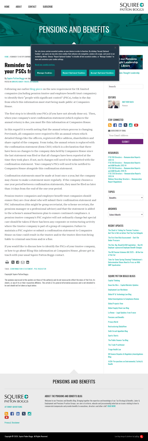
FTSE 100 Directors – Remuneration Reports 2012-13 (124, 158)
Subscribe (48, 6)
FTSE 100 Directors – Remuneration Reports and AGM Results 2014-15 (124, 169)
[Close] (115, 47)
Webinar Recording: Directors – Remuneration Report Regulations (125, 180)
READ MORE (112, 406)
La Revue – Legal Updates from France (122, 312)
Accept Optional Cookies (102, 72)
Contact (32, 6)
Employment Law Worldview (118, 289)
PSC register (40, 269)
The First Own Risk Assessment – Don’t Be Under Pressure (123, 239)
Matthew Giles (128, 102)
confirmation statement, (22, 269)
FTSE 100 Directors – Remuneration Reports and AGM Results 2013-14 (124, 164)
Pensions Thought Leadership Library (123, 74)
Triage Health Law (114, 349)
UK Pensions (34, 82)
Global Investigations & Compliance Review (123, 298)
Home (6, 6)
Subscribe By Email (118, 130)
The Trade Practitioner (116, 344)
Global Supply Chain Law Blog (118, 308)
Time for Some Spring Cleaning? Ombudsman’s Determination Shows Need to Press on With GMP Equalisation (125, 262)
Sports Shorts (113, 335)
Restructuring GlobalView (117, 326)
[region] (75, 62)
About (19, 6)
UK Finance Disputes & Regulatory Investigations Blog (125, 355)
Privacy (7, 422)
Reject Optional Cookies (74, 72)
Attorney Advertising (13, 406)
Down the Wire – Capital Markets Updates (123, 285)
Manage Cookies (44, 72)
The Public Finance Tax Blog (118, 340)
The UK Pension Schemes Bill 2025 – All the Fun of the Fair (125, 253)
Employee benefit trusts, (20, 82)
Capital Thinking (114, 280)
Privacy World (113, 321)
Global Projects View (115, 303)
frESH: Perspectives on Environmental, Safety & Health (125, 363)
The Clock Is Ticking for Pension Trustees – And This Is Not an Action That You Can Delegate (125, 231)
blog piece (36, 89)
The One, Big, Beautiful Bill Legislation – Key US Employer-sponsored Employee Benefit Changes (125, 246)
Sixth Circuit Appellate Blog (118, 331)
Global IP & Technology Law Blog (119, 294)
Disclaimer (16, 422)
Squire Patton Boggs (132, 7)
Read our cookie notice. (45, 64)
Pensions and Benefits (116, 317)
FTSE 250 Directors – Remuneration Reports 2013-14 (124, 175)
